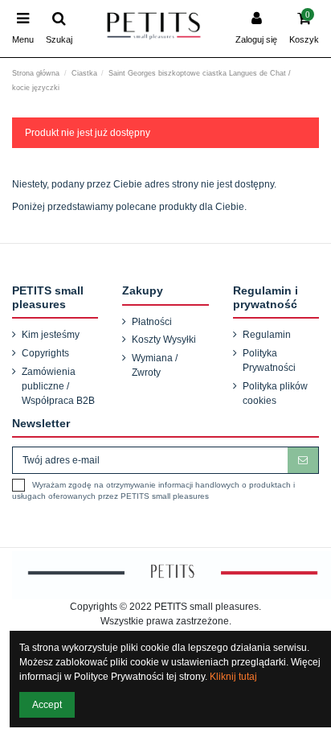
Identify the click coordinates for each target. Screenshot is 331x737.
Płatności (152, 321)
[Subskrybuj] (303, 460)
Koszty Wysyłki (164, 339)
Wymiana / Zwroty (155, 365)
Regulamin (267, 334)
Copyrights (45, 353)
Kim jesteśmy (51, 334)
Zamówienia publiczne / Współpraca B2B (58, 386)
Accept (47, 704)
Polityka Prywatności (269, 360)
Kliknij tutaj (233, 676)
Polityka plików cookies (275, 393)
